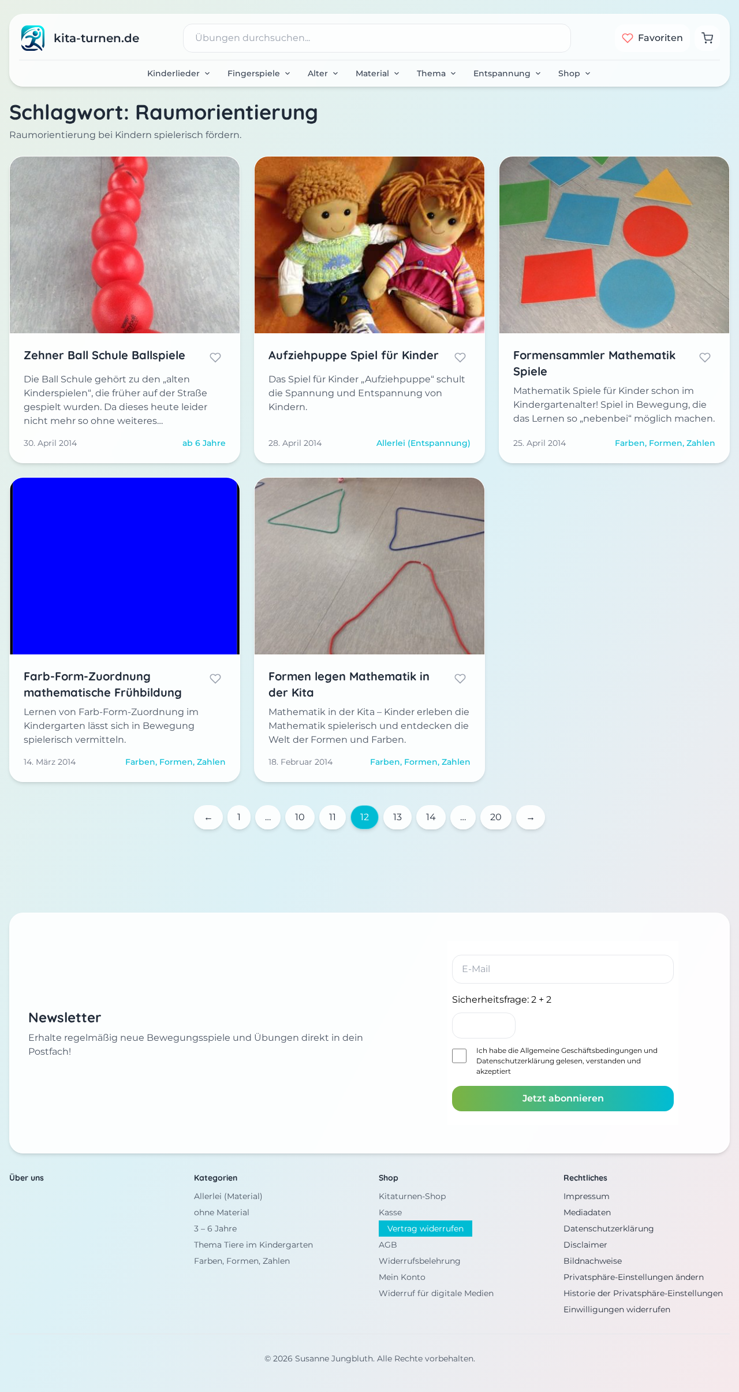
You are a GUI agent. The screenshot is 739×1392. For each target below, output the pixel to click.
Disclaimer (585, 1245)
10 (300, 817)
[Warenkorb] (707, 38)
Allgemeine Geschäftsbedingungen (581, 1050)
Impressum (586, 1196)
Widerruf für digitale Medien (436, 1293)
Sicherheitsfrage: (501, 999)
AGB (388, 1245)
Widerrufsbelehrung (420, 1261)
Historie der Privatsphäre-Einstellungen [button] (643, 1293)
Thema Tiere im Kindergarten (253, 1245)
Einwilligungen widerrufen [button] (616, 1309)
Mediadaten (587, 1212)
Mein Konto (402, 1277)
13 (397, 817)
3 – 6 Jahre (215, 1228)
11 (332, 817)
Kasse (390, 1212)
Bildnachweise (592, 1261)
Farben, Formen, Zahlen (242, 1261)
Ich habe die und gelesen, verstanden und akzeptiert (567, 1060)
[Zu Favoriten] (215, 357)
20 (496, 817)
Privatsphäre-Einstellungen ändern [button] (633, 1277)
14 (431, 817)
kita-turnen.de (96, 38)
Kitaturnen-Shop (412, 1196)
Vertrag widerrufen (425, 1228)
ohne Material (221, 1212)
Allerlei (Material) (228, 1196)
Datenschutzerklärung (515, 1060)
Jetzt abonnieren (563, 1098)
